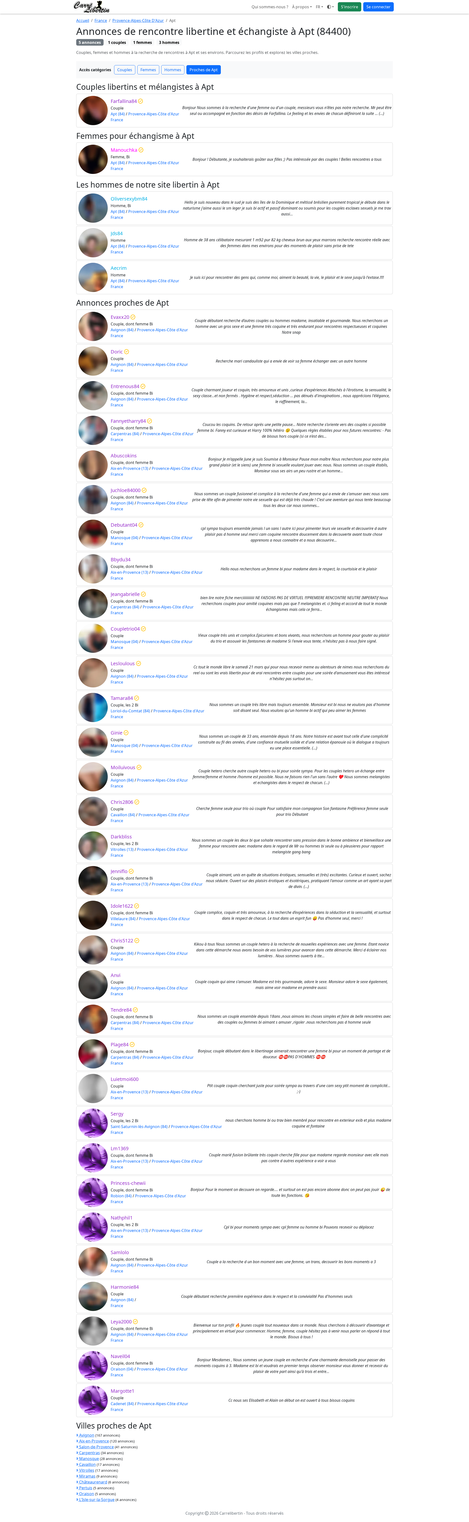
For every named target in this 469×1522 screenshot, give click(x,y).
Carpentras (89, 1452)
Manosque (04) (124, 537)
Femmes (148, 69)
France (101, 20)
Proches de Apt (204, 69)
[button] (319, 7)
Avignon (86, 1435)
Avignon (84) (122, 330)
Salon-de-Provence (96, 1447)
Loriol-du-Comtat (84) (130, 711)
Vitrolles (86, 1470)
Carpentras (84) (125, 433)
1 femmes (142, 42)
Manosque (88, 1458)
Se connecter (378, 7)
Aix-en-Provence (93, 1441)
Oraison (86, 1493)
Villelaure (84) (123, 918)
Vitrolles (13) (122, 849)
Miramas (87, 1476)
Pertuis (85, 1488)
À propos (300, 7)
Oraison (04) (122, 1369)
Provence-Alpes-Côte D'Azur (138, 20)
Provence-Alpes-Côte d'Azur (153, 114)
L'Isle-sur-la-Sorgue (96, 1499)
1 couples (117, 42)
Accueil (82, 20)
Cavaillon (87, 1464)
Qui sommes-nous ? (270, 7)
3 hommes (169, 42)
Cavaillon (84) (123, 814)
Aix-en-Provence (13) (129, 468)
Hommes (172, 69)
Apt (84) (118, 114)
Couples (124, 69)
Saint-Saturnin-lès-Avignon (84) (139, 1126)
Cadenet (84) (122, 1403)
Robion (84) (121, 1196)
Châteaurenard (92, 1482)
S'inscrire (349, 7)
